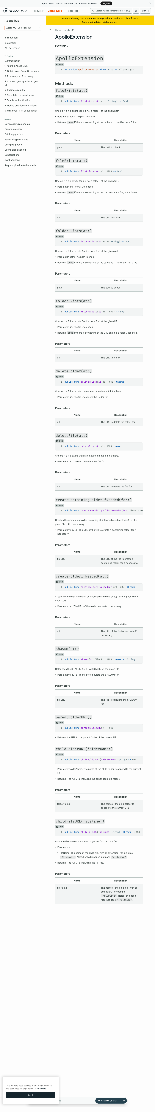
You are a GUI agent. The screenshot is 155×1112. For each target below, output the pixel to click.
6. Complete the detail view (19, 95)
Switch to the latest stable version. (100, 22)
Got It (31, 1095)
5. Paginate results (15, 90)
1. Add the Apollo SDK (16, 65)
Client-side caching (15, 149)
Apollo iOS (69, 30)
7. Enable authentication (17, 100)
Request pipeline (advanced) (20, 165)
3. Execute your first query (19, 76)
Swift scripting (12, 160)
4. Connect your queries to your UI (22, 83)
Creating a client (13, 129)
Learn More (40, 1088)
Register (106, 3)
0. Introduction (12, 60)
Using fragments (13, 144)
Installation (10, 42)
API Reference (12, 48)
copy (138, 68)
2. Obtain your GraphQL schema (22, 71)
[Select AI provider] (124, 1101)
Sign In (145, 11)
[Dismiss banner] (150, 3)
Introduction (11, 37)
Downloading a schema (17, 123)
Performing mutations (16, 139)
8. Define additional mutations (21, 105)
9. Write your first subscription (21, 110)
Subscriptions (12, 154)
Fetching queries (14, 134)
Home (58, 30)
